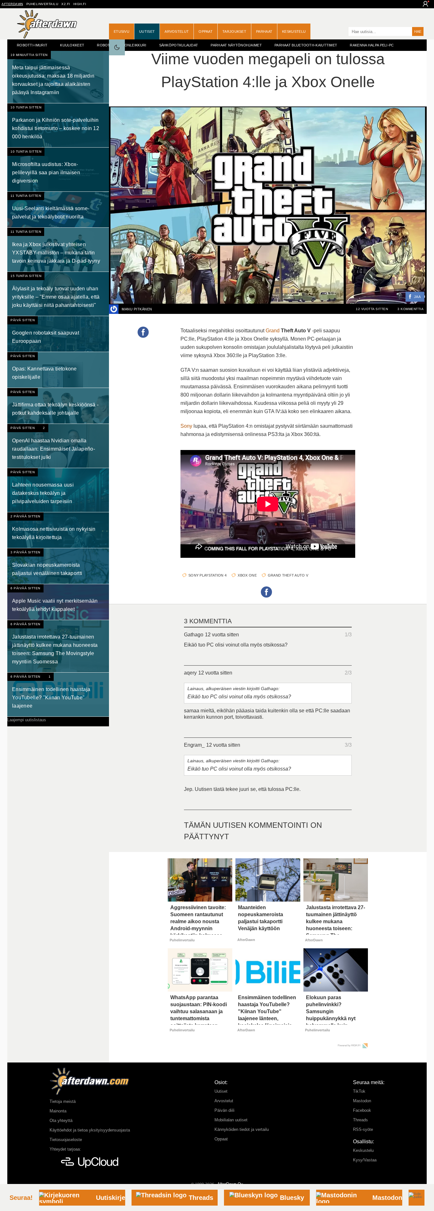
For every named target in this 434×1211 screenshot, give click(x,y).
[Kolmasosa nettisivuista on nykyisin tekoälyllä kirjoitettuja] (58, 530)
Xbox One (247, 575)
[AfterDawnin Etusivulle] (47, 24)
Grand (273, 330)
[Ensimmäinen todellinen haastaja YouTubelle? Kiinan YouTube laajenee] (58, 694)
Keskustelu (294, 31)
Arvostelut (177, 31)
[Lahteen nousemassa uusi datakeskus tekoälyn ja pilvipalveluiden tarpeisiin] (58, 490)
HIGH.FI (79, 4)
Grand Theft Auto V (288, 575)
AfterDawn (12, 4)
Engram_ (194, 745)
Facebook (362, 1110)
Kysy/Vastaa (364, 1160)
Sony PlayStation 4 (207, 575)
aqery (190, 672)
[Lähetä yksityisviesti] (159, 309)
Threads (360, 1120)
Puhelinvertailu (42, 4)
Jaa (417, 297)
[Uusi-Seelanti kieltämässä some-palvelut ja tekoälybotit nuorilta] (58, 209)
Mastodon (362, 1100)
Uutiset (147, 31)
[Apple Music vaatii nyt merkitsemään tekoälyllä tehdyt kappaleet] (58, 602)
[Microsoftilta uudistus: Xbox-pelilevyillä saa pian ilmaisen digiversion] (58, 169)
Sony (186, 426)
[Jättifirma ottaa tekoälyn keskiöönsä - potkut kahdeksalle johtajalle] (58, 406)
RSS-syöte (363, 1129)
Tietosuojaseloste (66, 1139)
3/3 (348, 745)
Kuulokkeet (72, 45)
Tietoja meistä (63, 1101)
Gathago (193, 634)
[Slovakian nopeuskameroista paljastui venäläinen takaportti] (58, 566)
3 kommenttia (410, 309)
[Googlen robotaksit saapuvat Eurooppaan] (58, 334)
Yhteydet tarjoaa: (65, 1149)
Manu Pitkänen (137, 309)
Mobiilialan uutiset (231, 1120)
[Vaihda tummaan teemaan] (117, 47)
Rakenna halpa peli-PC (372, 45)
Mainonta (58, 1111)
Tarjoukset (234, 31)
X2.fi (65, 4)
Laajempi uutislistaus (26, 719)
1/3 (348, 634)
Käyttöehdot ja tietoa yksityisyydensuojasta (90, 1130)
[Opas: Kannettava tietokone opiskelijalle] (58, 370)
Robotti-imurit (32, 45)
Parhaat (264, 31)
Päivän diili (224, 1110)
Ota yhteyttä (61, 1120)
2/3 (348, 672)
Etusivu (121, 31)
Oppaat (206, 31)
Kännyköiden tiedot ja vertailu (241, 1129)
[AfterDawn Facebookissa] (342, 32)
